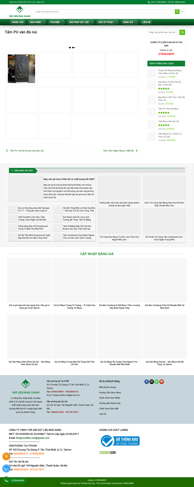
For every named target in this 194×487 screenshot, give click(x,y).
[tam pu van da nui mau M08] (122, 64)
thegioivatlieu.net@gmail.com (66, 395)
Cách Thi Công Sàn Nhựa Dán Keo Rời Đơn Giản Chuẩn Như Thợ (164, 204)
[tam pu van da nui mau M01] (21, 68)
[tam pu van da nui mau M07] (88, 64)
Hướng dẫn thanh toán (110, 403)
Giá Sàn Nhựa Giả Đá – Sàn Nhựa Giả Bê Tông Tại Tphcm (164, 363)
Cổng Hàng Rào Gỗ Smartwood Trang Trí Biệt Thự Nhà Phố (33, 227)
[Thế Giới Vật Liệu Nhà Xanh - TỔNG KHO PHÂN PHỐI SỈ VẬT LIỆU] (19, 11)
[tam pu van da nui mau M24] (55, 126)
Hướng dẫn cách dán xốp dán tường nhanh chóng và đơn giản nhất (119, 204)
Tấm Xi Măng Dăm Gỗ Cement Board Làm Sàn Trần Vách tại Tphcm (77, 229)
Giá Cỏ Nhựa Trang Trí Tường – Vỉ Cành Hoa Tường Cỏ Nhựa (74, 306)
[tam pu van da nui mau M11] (21, 99)
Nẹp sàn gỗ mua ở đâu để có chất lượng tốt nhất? (69, 179)
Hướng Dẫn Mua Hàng (110, 392)
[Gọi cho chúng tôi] (156, 381)
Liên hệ (146, 22)
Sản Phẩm (35, 22)
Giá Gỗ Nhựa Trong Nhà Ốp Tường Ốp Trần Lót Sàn (74, 363)
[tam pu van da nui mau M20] (122, 99)
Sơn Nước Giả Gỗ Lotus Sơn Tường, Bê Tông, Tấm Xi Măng (77, 218)
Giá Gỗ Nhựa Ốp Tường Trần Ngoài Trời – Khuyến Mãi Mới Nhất (119, 363)
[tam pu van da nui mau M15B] (55, 99)
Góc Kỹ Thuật (106, 22)
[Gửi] (177, 11)
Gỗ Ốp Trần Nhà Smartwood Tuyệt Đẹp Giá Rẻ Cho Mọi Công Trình (34, 236)
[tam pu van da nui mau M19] (88, 99)
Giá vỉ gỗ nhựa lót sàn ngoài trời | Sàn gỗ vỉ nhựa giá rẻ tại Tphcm (29, 306)
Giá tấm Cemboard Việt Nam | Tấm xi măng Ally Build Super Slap (119, 306)
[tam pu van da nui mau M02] (55, 64)
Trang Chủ (17, 22)
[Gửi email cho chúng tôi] (151, 381)
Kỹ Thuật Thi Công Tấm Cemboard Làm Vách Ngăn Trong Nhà (164, 238)
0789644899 (37, 453)
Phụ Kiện (55, 22)
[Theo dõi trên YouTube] (161, 381)
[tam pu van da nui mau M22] (21, 126)
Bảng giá (128, 22)
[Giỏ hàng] (182, 11)
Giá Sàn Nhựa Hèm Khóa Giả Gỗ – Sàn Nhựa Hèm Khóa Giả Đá (29, 363)
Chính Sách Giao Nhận (109, 398)
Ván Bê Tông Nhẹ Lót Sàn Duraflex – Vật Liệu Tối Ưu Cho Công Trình (79, 209)
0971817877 (37, 469)
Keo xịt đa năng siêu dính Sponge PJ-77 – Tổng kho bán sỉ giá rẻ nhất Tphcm (33, 211)
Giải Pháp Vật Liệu (79, 22)
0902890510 (21, 453)
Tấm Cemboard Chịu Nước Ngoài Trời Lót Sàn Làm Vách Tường (78, 236)
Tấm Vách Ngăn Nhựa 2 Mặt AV (118, 150)
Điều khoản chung (107, 387)
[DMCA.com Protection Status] (107, 452)
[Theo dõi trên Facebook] (146, 381)
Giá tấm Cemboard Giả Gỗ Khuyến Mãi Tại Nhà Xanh (164, 306)
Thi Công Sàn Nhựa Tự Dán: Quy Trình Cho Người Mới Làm (119, 238)
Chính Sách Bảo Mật (108, 408)
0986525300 (21, 469)
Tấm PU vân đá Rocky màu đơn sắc (26, 150)
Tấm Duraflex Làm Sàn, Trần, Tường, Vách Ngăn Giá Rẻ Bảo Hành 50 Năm (32, 220)
